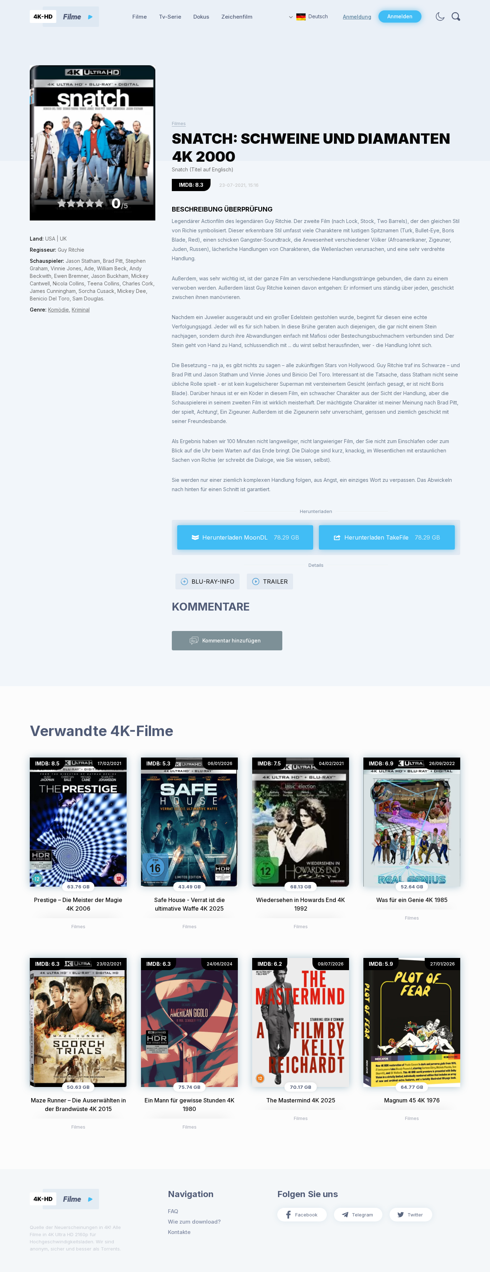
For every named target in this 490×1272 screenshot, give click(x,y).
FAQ (173, 1211)
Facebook (306, 1215)
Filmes (179, 123)
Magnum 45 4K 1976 (412, 1100)
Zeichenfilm (237, 16)
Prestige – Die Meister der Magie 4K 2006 (78, 904)
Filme (139, 16)
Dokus (201, 16)
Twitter (415, 1215)
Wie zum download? (194, 1221)
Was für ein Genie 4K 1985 (412, 899)
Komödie (58, 310)
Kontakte (179, 1232)
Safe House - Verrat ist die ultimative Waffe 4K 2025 (189, 904)
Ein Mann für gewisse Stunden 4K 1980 (190, 1104)
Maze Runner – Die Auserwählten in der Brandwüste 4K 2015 (78, 1104)
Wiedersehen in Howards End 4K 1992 (300, 904)
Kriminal (81, 310)
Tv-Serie (170, 16)
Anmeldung (357, 17)
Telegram (362, 1215)
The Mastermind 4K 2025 (300, 1100)
